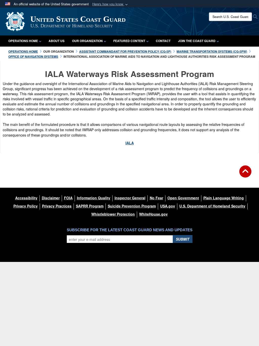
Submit (182, 239)
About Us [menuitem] (56, 41)
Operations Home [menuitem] (23, 41)
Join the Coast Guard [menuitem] (196, 41)
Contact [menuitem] (163, 41)
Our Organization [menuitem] (87, 41)
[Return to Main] (245, 174)
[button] (110, 4)
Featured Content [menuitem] (129, 41)
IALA (129, 142)
